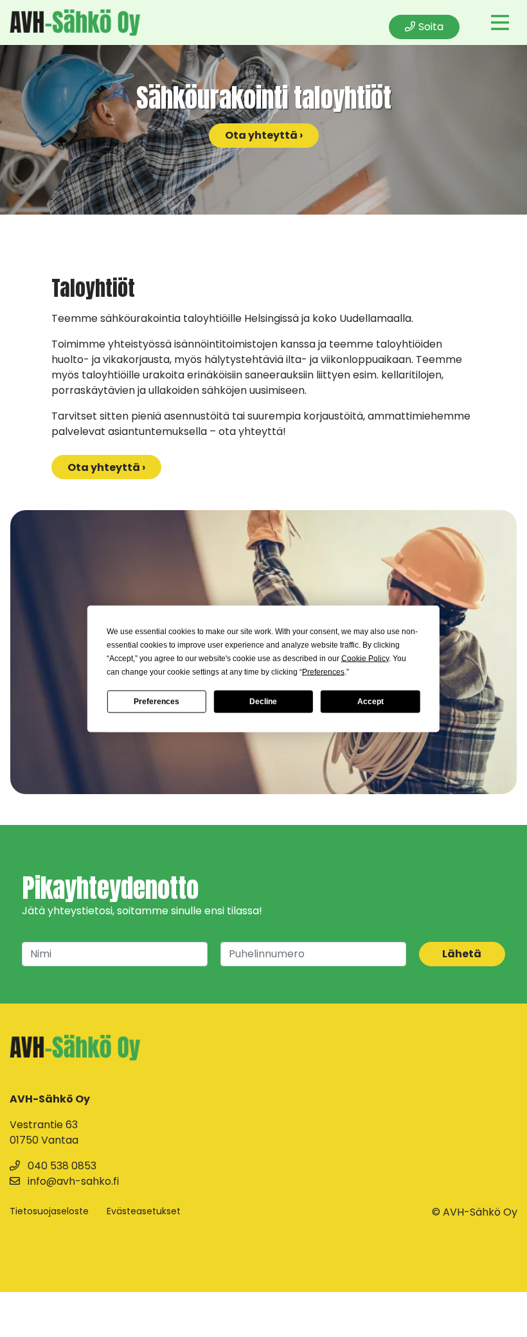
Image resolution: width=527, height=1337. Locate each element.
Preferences (156, 701)
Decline (263, 701)
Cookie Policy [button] (365, 657)
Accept (370, 701)
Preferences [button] (323, 671)
